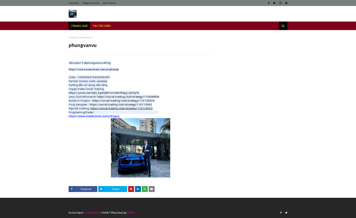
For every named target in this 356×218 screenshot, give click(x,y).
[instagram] (280, 3)
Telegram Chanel (90, 2)
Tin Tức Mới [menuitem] (101, 25)
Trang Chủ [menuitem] (79, 25)
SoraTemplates (92, 212)
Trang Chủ (74, 2)
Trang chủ (73, 37)
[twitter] (274, 3)
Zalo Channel (109, 2)
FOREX (131, 212)
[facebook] (268, 3)
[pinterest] (285, 3)
